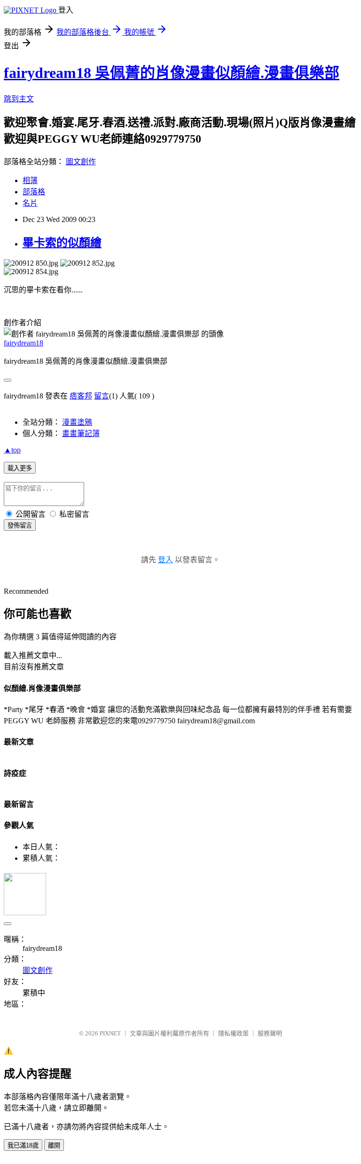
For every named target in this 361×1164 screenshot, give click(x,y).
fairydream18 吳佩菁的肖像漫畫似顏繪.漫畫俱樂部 (171, 72)
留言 (101, 396)
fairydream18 (23, 343)
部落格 (34, 192)
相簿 (30, 180)
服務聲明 (270, 1033)
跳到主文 (19, 99)
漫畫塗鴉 (77, 422)
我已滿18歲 (23, 1145)
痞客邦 (81, 396)
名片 (30, 203)
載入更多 (20, 468)
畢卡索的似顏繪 (62, 243)
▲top (12, 450)
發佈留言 (20, 525)
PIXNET (110, 1033)
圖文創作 (81, 162)
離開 (54, 1145)
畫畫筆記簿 (81, 433)
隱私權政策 (233, 1033)
